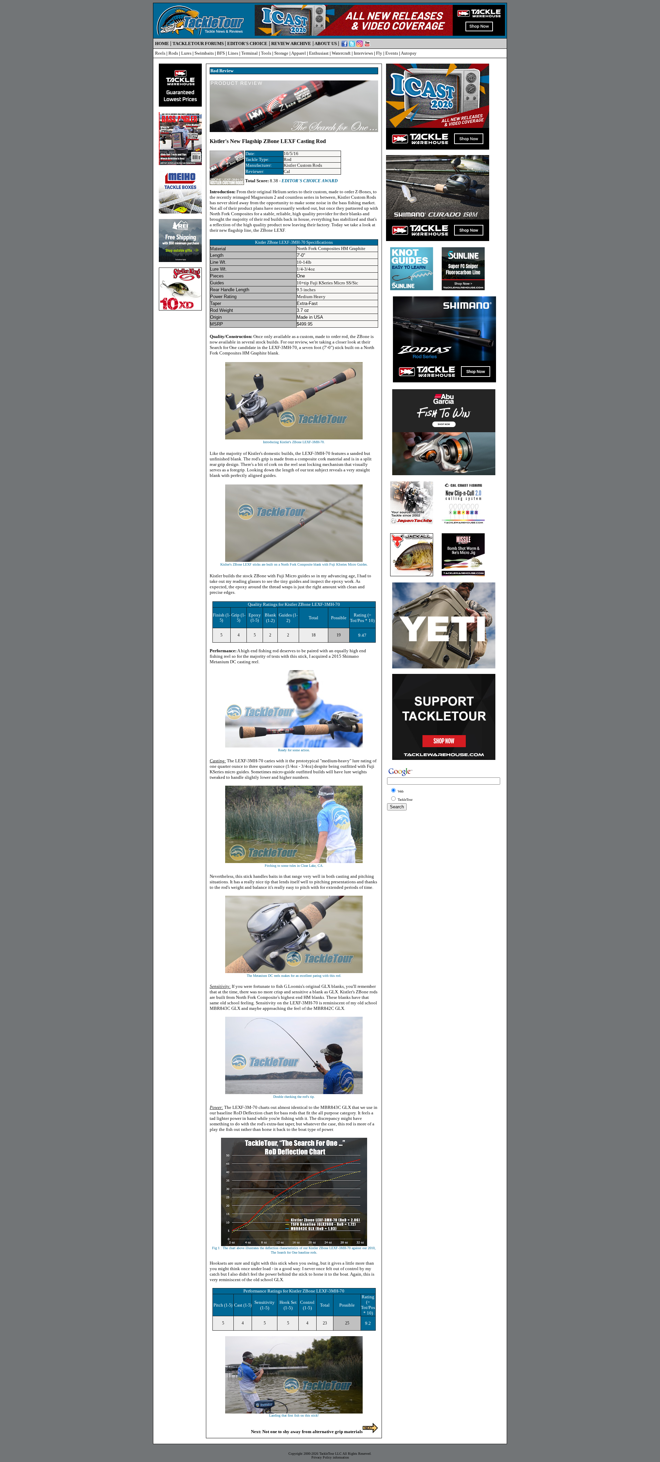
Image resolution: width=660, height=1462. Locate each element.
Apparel (298, 53)
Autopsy (409, 53)
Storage (281, 53)
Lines (233, 53)
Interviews (363, 53)
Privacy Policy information (330, 1457)
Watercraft (341, 53)
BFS (221, 53)
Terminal (249, 53)
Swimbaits (204, 53)
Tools (266, 53)
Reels (160, 53)
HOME (162, 43)
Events (391, 53)
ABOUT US (326, 43)
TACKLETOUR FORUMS (198, 43)
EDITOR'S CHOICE (247, 43)
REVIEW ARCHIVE (291, 43)
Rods (173, 53)
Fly (379, 53)
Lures (186, 53)
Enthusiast (319, 53)
